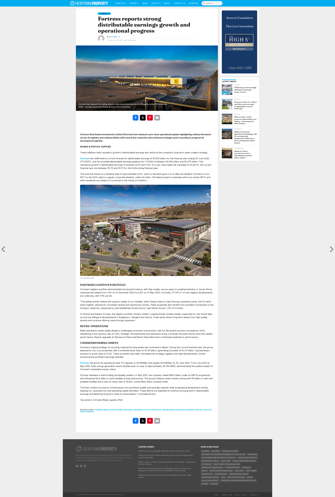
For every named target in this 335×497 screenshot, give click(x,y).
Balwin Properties (232, 467)
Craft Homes (251, 471)
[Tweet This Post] (143, 116)
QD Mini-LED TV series (230, 451)
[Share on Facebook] (136, 116)
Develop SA (121, 3)
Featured (128, 410)
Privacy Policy (241, 495)
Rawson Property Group (238, 474)
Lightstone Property (210, 480)
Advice (167, 3)
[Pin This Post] (150, 116)
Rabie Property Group (210, 477)
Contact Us (179, 3)
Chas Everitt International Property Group (238, 480)
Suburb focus (207, 474)
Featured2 (215, 451)
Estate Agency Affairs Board (221, 471)
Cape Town (239, 471)
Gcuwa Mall (252, 454)
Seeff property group (210, 461)
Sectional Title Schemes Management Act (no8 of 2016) (223, 454)
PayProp (205, 484)
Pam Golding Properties (247, 457)
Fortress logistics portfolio (147, 410)
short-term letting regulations (227, 464)
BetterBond (206, 464)
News (144, 3)
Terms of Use (226, 495)
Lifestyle (155, 3)
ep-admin (113, 37)
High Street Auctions (236, 477)
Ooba (223, 477)
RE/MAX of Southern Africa (212, 467)
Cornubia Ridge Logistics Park (108, 410)
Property (134, 3)
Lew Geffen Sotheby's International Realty (219, 457)
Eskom (249, 477)
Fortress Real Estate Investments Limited (182, 410)
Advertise (193, 3)
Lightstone (225, 461)
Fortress (84, 158)
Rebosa (204, 471)
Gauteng (214, 484)
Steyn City (246, 467)
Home (216, 495)
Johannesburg (221, 474)
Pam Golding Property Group (244, 461)
